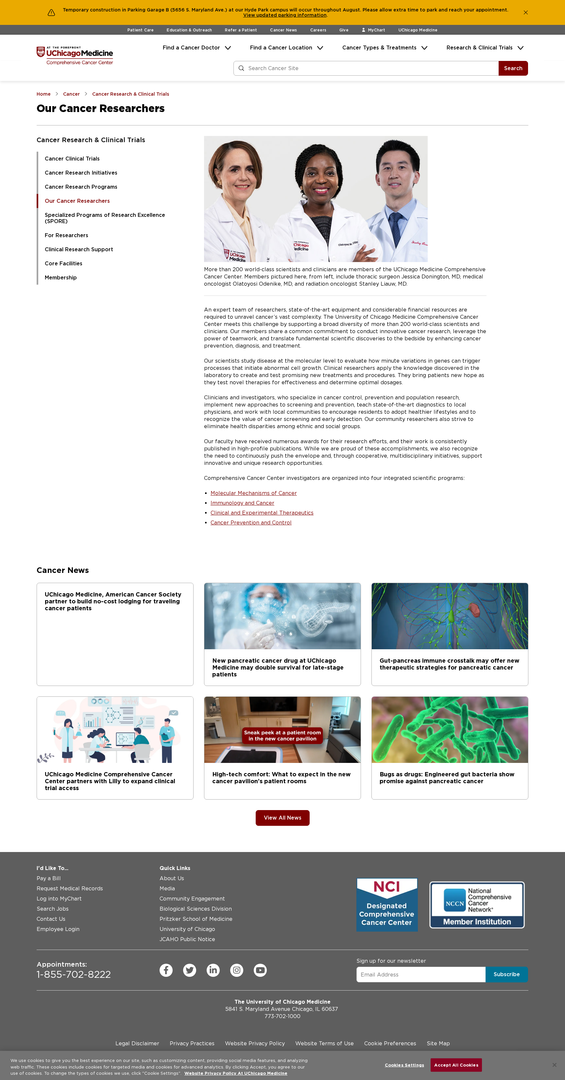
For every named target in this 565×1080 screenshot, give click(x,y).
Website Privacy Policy (255, 1043)
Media (167, 888)
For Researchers (66, 235)
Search (513, 68)
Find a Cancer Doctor (191, 48)
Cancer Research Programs (81, 187)
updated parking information (291, 15)
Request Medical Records (70, 888)
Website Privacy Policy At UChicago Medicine (235, 1073)
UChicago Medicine (418, 30)
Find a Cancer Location (281, 48)
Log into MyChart (59, 899)
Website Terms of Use (324, 1043)
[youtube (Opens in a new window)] (260, 970)
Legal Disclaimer (137, 1043)
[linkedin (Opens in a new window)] (213, 970)
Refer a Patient (241, 30)
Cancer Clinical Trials (72, 159)
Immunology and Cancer (242, 503)
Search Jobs (53, 909)
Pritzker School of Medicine (196, 919)
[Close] (554, 1065)
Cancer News (283, 30)
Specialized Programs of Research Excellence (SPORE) (105, 218)
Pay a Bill (49, 878)
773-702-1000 (282, 1016)
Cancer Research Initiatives (81, 173)
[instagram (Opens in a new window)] (236, 970)
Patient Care (141, 30)
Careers (318, 30)
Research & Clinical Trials (480, 48)
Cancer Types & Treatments (379, 48)
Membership (61, 278)
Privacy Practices (192, 1043)
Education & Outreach (189, 30)
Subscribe (507, 974)
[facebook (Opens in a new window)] (166, 970)
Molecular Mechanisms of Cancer (254, 493)
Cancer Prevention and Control (251, 523)
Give (344, 30)
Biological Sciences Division (196, 909)
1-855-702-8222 (74, 970)
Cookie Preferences (390, 1043)
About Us (172, 878)
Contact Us (51, 919)
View (249, 15)
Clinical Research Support (79, 249)
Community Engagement (192, 899)
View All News (282, 818)
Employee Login (58, 929)
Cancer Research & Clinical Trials (91, 140)
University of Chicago (187, 929)
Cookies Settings (404, 1064)
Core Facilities (63, 263)
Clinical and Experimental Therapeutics (262, 513)
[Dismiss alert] (525, 12)
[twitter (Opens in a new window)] (189, 970)
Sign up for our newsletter (391, 961)
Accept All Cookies (456, 1064)
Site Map (438, 1043)
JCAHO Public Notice (187, 939)
